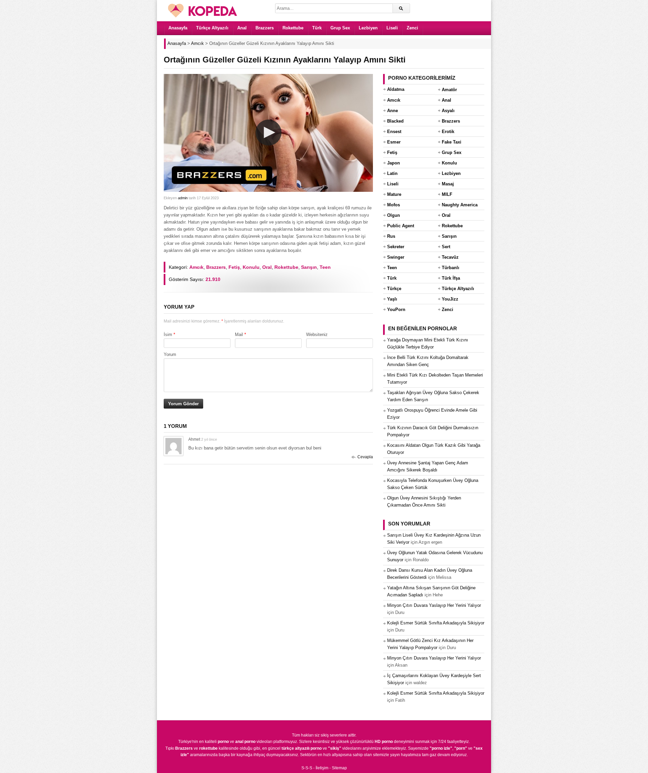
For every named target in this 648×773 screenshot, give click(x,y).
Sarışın (309, 267)
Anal (242, 27)
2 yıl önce (209, 439)
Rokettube (292, 27)
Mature (394, 194)
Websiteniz (317, 334)
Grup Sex (340, 27)
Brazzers (264, 27)
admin (183, 198)
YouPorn (396, 309)
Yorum (170, 354)
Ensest (394, 131)
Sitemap (339, 768)
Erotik (448, 131)
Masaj (448, 183)
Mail (239, 334)
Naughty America (460, 204)
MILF (447, 194)
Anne (392, 110)
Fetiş (234, 267)
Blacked (395, 121)
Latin (392, 173)
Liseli (392, 27)
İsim (168, 334)
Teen (325, 267)
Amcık (196, 267)
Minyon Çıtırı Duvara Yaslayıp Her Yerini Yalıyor (434, 605)
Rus (391, 236)
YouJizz (450, 299)
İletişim (322, 768)
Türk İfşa (451, 278)
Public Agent (400, 225)
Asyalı (448, 110)
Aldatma (395, 89)
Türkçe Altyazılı (212, 27)
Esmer (394, 142)
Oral (267, 267)
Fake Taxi (451, 142)
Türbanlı (450, 267)
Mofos (393, 204)
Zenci (412, 27)
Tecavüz (450, 257)
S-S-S (306, 768)
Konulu (251, 267)
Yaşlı (392, 299)
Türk (317, 27)
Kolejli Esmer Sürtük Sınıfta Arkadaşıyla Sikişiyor (435, 622)
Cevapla (365, 457)
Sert (446, 246)
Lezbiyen (368, 27)
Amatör (449, 89)
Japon (393, 162)
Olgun (393, 215)
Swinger (395, 257)
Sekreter (395, 246)
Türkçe (394, 288)
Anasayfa (177, 27)
